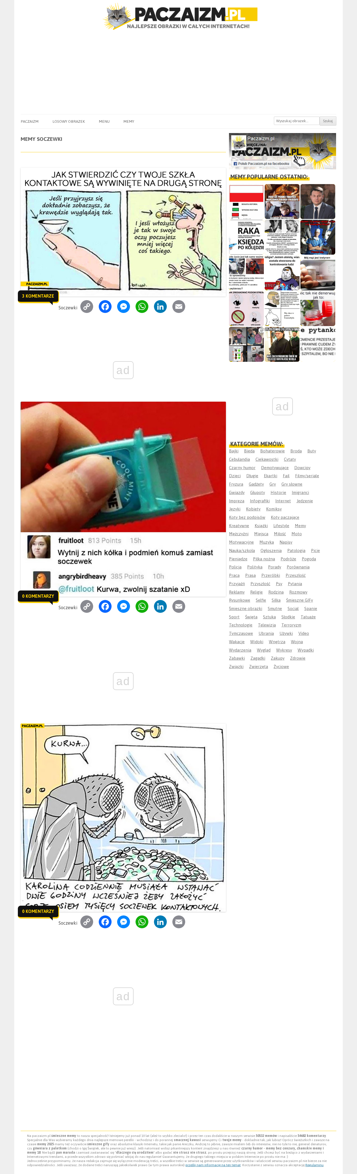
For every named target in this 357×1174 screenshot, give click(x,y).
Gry (272, 484)
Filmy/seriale (307, 475)
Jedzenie (304, 500)
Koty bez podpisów (247, 517)
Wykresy (284, 650)
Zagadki (257, 658)
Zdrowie (297, 658)
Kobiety (253, 509)
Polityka (254, 567)
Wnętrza (277, 641)
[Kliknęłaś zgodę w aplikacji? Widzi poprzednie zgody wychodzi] (246, 344)
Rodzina (276, 592)
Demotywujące (275, 467)
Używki (286, 633)
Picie (315, 550)
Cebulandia (239, 459)
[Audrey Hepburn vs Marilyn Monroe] (282, 237)
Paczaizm (29, 121)
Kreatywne (239, 525)
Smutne (275, 608)
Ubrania (266, 633)
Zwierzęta (258, 666)
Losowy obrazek (68, 121)
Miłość (280, 533)
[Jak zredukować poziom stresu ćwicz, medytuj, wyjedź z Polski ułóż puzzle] (246, 308)
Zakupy (277, 658)
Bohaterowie (272, 451)
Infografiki (260, 500)
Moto (296, 533)
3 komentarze (38, 295)
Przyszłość (260, 583)
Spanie (310, 608)
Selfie (261, 600)
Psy (279, 583)
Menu (104, 121)
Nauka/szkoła (242, 550)
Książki (261, 525)
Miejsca (261, 533)
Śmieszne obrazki (245, 608)
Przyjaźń (237, 583)
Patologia (296, 550)
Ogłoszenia (271, 550)
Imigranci (300, 492)
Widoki (256, 641)
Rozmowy (298, 592)
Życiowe (281, 666)
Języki (234, 509)
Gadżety (256, 484)
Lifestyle (281, 525)
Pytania (295, 583)
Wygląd (264, 650)
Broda (296, 451)
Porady (274, 567)
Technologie (240, 625)
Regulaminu (314, 1165)
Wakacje (237, 641)
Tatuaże (308, 616)
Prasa (250, 575)
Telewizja (267, 625)
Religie (256, 592)
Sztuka (269, 616)
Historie (278, 492)
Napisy (285, 542)
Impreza (236, 500)
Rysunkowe (239, 600)
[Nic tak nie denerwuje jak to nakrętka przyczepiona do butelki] (317, 308)
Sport (234, 616)
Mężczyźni (239, 533)
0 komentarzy (38, 596)
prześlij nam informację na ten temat (213, 1165)
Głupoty (257, 492)
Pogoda (309, 558)
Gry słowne (291, 484)
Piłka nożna (264, 558)
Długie (252, 475)
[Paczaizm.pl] (178, 16)
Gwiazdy (237, 492)
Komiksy (274, 509)
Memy (128, 121)
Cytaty (290, 459)
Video (303, 633)
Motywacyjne (241, 542)
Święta (251, 616)
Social (293, 608)
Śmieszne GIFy (299, 600)
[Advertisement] (178, 72)
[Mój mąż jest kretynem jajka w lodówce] (317, 272)
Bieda (249, 451)
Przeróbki (270, 575)
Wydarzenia (240, 650)
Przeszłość (296, 575)
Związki (236, 666)
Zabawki (237, 658)
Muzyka (266, 542)
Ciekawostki (266, 459)
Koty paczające (285, 517)
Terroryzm (291, 625)
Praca (234, 575)
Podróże (288, 558)
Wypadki (306, 650)
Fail (286, 475)
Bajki (233, 451)
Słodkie (288, 616)
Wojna (297, 641)
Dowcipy (302, 467)
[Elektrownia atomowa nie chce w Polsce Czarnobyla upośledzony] (282, 308)
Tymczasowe (241, 633)
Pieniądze (238, 558)
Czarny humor (242, 467)
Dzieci (235, 475)
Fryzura (236, 484)
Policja (235, 567)
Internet (283, 500)
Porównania (298, 567)
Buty (311, 451)
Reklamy (237, 592)
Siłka (276, 600)
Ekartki (270, 475)
